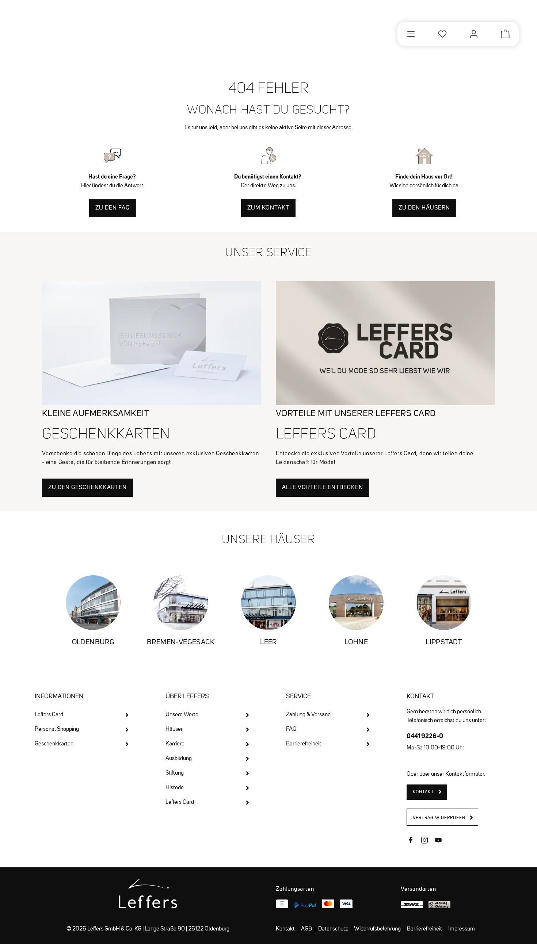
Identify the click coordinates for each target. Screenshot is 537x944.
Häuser (174, 729)
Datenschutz (333, 929)
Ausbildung (178, 758)
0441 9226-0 (425, 736)
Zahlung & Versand (308, 715)
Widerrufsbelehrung (377, 929)
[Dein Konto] (474, 34)
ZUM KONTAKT (268, 208)
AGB (306, 929)
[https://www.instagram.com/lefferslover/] (424, 841)
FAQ (291, 729)
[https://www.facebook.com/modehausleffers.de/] (411, 841)
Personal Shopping (57, 729)
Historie (174, 788)
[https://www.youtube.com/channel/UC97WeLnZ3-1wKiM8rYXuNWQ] (438, 841)
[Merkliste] (442, 34)
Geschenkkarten (54, 744)
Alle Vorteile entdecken (322, 488)
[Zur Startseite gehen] (76, 30)
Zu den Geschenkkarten (87, 488)
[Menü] (411, 34)
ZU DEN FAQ (112, 208)
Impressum (461, 929)
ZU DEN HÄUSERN (424, 208)
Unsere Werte (181, 715)
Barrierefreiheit (303, 744)
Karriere (174, 744)
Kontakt (285, 929)
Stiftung (174, 773)
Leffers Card (49, 715)
